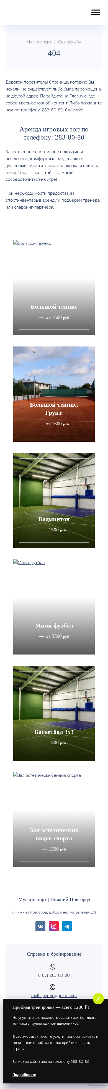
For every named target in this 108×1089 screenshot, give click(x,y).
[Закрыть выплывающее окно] (97, 997)
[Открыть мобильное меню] (95, 9)
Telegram (67, 926)
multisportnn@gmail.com (54, 995)
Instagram (54, 926)
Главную (78, 96)
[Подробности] (54, 287)
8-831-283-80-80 (54, 975)
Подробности (24, 1075)
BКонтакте (40, 926)
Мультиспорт (34, 13)
